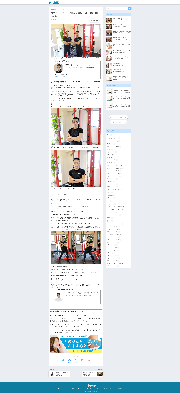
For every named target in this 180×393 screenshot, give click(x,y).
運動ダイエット (113, 184)
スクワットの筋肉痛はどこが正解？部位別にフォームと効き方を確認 (122, 19)
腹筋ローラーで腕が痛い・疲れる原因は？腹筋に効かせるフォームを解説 (122, 32)
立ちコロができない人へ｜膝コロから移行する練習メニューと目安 (122, 51)
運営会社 (98, 388)
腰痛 (110, 157)
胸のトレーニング (113, 260)
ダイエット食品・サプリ (115, 173)
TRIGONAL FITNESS (60, 76)
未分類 (109, 217)
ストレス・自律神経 (113, 141)
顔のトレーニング (113, 266)
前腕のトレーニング (114, 237)
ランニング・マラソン (114, 215)
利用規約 (120, 388)
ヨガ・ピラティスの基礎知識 (116, 206)
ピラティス (111, 198)
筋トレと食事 (112, 245)
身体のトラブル (112, 159)
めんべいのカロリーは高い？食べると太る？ (122, 45)
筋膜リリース (112, 152)
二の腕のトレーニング (114, 234)
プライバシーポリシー (109, 388)
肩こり (110, 154)
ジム (110, 192)
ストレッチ (111, 143)
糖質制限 (111, 181)
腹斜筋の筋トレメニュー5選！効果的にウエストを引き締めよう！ (121, 57)
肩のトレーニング (113, 255)
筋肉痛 (110, 252)
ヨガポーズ (111, 204)
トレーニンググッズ (114, 229)
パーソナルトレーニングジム (118, 117)
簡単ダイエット (112, 178)
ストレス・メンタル (113, 138)
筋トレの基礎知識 (113, 247)
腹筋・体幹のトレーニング (115, 263)
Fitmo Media (81, 388)
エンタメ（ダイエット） (115, 165)
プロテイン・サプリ (114, 231)
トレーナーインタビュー (118, 122)
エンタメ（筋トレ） (114, 226)
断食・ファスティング (114, 176)
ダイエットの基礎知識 (114, 171)
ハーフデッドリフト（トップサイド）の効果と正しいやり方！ (122, 64)
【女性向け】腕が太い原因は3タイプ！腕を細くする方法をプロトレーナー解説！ (122, 78)
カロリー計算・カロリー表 (115, 168)
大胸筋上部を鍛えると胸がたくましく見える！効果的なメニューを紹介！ (122, 38)
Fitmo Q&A (90, 388)
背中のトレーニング (114, 258)
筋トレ (110, 221)
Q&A (109, 135)
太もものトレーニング (114, 239)
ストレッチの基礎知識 (114, 146)
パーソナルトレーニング (114, 189)
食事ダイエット (113, 186)
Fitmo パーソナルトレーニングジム (66, 388)
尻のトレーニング (113, 242)
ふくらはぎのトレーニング (115, 224)
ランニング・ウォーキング (115, 209)
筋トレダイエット (113, 250)
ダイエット (111, 162)
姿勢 (110, 149)
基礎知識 (111, 195)
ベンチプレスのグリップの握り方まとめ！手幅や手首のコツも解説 (122, 25)
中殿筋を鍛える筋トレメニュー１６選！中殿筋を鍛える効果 (121, 70)
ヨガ (109, 201)
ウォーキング (112, 212)
